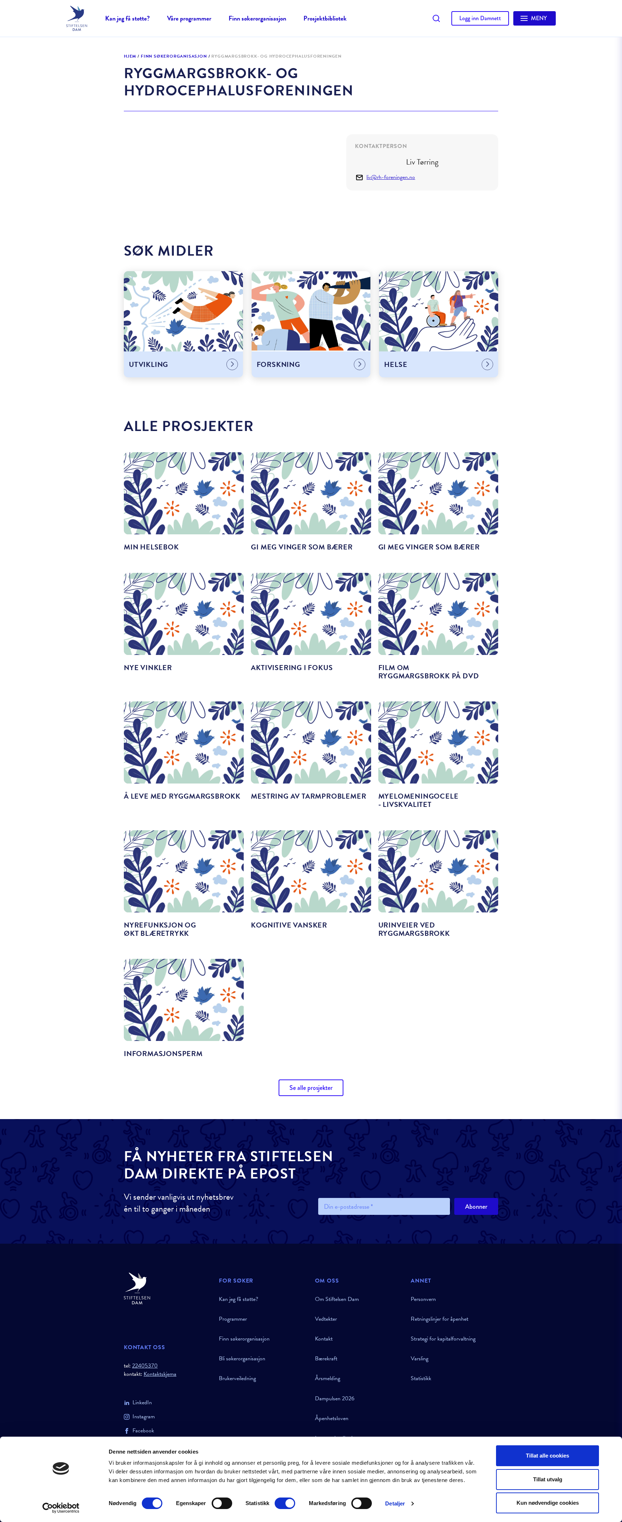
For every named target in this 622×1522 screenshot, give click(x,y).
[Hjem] (167, 1288)
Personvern (423, 1299)
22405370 (145, 1365)
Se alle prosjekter (311, 1087)
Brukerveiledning (237, 1378)
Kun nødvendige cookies (548, 1503)
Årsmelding (327, 1378)
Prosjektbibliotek (325, 18)
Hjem (130, 56)
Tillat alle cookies (547, 1456)
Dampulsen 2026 (335, 1398)
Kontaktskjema (160, 1374)
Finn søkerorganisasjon (257, 18)
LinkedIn (142, 1402)
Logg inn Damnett (480, 18)
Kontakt (324, 1338)
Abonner (476, 1206)
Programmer (233, 1319)
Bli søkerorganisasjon (242, 1358)
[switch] (222, 1503)
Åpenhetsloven (331, 1418)
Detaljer (395, 1503)
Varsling (419, 1358)
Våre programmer (189, 18)
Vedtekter (326, 1319)
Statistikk (421, 1378)
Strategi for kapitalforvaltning (443, 1338)
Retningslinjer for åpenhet (439, 1319)
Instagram (143, 1416)
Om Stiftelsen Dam (337, 1299)
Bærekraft (326, 1358)
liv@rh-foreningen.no (390, 177)
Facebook (143, 1430)
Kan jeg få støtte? (127, 18)
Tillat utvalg (547, 1479)
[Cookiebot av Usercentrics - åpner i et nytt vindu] (61, 1508)
